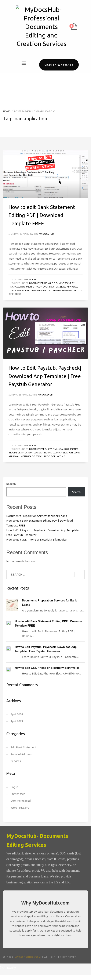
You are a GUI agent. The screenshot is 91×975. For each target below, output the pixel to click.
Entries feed (18, 794)
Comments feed (21, 800)
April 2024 (17, 714)
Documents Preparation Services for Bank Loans (36, 516)
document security (63, 283)
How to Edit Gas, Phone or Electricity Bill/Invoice (36, 539)
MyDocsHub (46, 234)
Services (31, 279)
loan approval (39, 290)
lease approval (69, 287)
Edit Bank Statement (23, 747)
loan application (18, 290)
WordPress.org (20, 808)
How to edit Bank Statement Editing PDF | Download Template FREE (41, 215)
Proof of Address (21, 754)
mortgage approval (61, 290)
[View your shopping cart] (74, 27)
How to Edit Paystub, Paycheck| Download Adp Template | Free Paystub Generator (44, 376)
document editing (40, 283)
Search (11, 484)
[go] (79, 574)
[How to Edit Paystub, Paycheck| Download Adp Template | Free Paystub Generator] (45, 333)
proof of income (54, 456)
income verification (47, 287)
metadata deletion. (32, 456)
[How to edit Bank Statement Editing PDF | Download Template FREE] (45, 174)
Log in (14, 787)
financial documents (21, 287)
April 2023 (17, 721)
